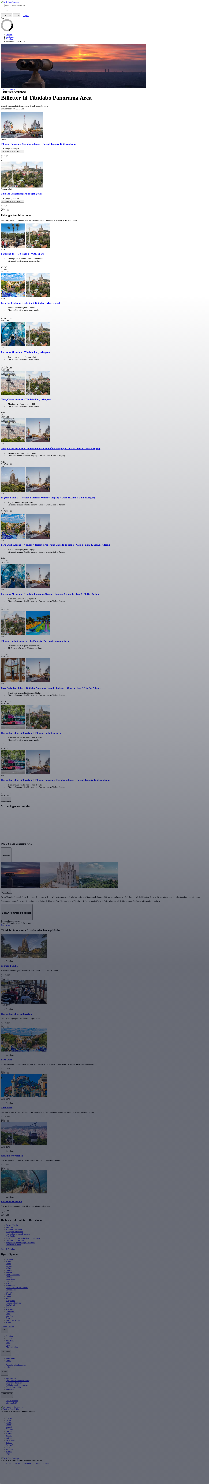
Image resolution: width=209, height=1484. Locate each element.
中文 (8, 1454)
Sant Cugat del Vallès (14, 1320)
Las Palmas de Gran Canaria (17, 1288)
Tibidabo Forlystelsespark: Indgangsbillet (21, 193)
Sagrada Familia (12, 1225)
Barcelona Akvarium (14, 1229)
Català (8, 1420)
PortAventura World (13, 1245)
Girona (8, 1296)
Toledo (8, 1283)
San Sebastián (11, 1305)
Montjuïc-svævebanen (14, 1232)
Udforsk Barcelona (8, 1249)
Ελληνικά (9, 1429)
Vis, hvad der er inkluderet (11, 151)
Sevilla (8, 1264)
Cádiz (8, 1314)
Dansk (8, 1425)
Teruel (8, 1294)
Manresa (9, 1322)
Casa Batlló (10, 1236)
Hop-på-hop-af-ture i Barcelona (18, 1234)
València (9, 1266)
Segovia (9, 1318)
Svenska (9, 1452)
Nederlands (10, 1440)
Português (9, 1445)
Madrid (8, 1262)
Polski (8, 1447)
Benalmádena (11, 1290)
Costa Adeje (10, 1279)
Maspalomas (10, 1301)
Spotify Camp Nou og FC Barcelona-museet (23, 1238)
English (9, 1418)
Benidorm (9, 1292)
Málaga (8, 1268)
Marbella (9, 1309)
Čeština (8, 1423)
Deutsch (9, 1427)
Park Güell (10, 1227)
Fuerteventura (11, 1285)
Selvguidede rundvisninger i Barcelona (20, 1243)
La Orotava (10, 1312)
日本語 (9, 1443)
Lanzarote (9, 1281)
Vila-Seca (9, 1316)
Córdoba (9, 1277)
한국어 (9, 1436)
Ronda (8, 1307)
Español (9, 1431)
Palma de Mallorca (13, 1275)
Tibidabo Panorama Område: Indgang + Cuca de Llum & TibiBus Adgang (38, 144)
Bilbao (8, 1298)
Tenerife (9, 1272)
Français (9, 1433)
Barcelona (10, 1259)
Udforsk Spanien (7, 1327)
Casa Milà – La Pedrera (15, 1240)
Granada (9, 1270)
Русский (9, 1449)
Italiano (8, 1438)
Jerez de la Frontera (13, 1303)
